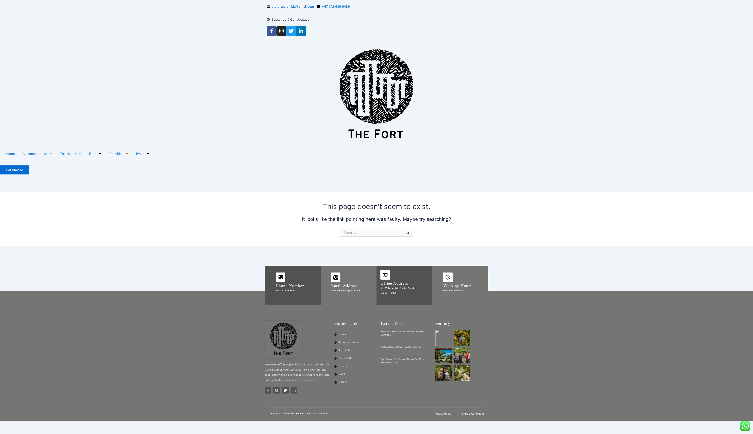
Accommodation (35, 154)
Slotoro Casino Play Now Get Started (401, 347)
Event (140, 154)
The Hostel (68, 154)
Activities (116, 154)
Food (92, 154)
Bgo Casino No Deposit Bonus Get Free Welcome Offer (402, 361)
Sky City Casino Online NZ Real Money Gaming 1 (402, 333)
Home (10, 154)
